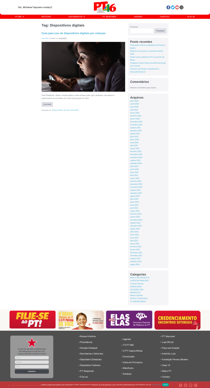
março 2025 (134, 148)
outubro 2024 (135, 160)
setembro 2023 (136, 193)
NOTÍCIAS (46, 16)
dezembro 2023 (136, 184)
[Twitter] (173, 7)
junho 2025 (134, 139)
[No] (207, 385)
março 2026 (134, 113)
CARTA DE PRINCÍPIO (139, 281)
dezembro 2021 (136, 253)
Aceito (165, 384)
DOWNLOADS (136, 287)
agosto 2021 (135, 264)
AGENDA (138, 16)
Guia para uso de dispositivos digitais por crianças (74, 33)
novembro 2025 (136, 125)
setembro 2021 (136, 261)
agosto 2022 (135, 229)
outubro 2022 (135, 223)
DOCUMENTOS (75, 16)
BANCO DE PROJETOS (139, 278)
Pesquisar (134, 27)
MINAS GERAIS (57, 110)
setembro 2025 (136, 131)
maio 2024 (134, 172)
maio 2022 (134, 238)
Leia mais (48, 103)
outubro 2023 (135, 190)
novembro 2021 (136, 256)
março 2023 (134, 211)
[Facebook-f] (168, 7)
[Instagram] (181, 7)
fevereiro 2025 (135, 151)
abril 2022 (134, 241)
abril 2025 (134, 145)
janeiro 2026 (135, 119)
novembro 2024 (136, 157)
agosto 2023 (135, 196)
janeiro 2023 (135, 217)
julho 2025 (134, 137)
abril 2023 (134, 208)
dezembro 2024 (136, 154)
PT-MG (18, 16)
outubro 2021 (135, 258)
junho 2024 (134, 169)
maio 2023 (134, 205)
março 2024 (134, 178)
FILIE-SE (191, 16)
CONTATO (164, 16)
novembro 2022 (136, 220)
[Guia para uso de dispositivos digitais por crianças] (83, 67)
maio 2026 (134, 107)
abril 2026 (134, 110)
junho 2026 (134, 104)
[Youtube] (177, 7)
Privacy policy (156, 384)
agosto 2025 (135, 134)
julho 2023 (134, 199)
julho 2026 (134, 101)
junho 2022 (134, 235)
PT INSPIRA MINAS (138, 301)
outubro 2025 (135, 128)
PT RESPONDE (109, 16)
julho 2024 (134, 166)
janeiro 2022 (135, 249)
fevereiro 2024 (135, 181)
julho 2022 (134, 232)
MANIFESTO (135, 292)
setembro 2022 (136, 226)
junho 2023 (134, 202)
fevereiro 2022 (135, 247)
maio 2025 (134, 143)
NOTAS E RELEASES (71, 110)
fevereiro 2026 (135, 116)
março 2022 (134, 244)
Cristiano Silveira (137, 284)
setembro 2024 (136, 163)
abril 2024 (134, 175)
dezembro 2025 (136, 122)
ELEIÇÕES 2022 (136, 290)
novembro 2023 (136, 187)
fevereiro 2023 (135, 214)
